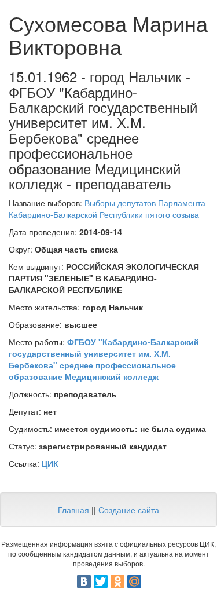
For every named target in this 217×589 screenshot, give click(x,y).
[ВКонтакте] (84, 581)
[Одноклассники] (117, 581)
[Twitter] (101, 581)
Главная (73, 509)
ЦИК (50, 463)
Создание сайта (128, 509)
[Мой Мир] (134, 581)
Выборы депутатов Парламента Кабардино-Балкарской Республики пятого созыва (107, 208)
